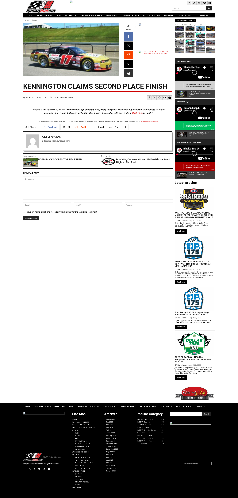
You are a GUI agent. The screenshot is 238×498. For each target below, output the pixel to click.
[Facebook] (189, 3)
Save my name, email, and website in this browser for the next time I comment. (62, 212)
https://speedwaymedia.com (56, 141)
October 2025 (111, 446)
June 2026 (109, 425)
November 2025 (112, 444)
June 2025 (109, 457)
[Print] (128, 73)
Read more (181, 231)
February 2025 (111, 468)
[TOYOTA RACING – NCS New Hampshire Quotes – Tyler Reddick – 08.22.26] (194, 344)
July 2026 (109, 422)
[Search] (209, 8)
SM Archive (31, 97)
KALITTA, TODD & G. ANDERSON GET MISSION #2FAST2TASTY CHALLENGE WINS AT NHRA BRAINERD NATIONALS (194, 215)
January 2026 (111, 438)
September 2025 (112, 449)
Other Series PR (30, 20)
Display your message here (190, 463)
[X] (128, 46)
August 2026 (110, 419)
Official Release (181, 220)
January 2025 (111, 471)
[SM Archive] (32, 141)
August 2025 (110, 452)
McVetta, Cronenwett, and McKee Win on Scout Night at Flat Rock (143, 161)
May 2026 (109, 427)
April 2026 (109, 430)
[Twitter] (194, 3)
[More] (126, 127)
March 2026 (110, 433)
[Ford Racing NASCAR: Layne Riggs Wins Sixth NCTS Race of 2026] (194, 299)
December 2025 (111, 441)
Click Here (137, 113)
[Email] (128, 64)
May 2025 (109, 460)
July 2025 (109, 455)
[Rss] (44, 469)
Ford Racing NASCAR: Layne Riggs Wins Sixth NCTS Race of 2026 (192, 313)
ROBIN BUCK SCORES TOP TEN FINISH (60, 159)
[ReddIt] (128, 55)
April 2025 (109, 463)
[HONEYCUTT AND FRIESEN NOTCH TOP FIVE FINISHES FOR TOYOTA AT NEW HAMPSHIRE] (194, 248)
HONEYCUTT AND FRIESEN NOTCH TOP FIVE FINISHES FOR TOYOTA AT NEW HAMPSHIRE (193, 263)
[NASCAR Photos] (209, 3)
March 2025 (110, 465)
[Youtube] (204, 3)
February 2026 (111, 436)
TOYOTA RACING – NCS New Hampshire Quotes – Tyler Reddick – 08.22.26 (193, 359)
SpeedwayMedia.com (149, 121)
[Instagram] (199, 3)
